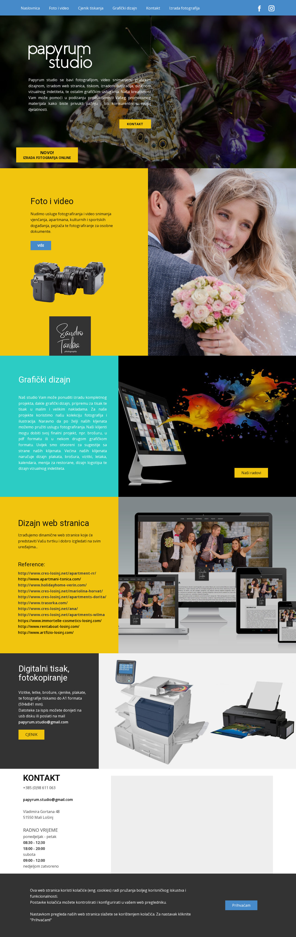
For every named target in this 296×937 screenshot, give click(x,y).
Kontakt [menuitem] (153, 8)
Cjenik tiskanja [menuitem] (90, 8)
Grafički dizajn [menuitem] (125, 8)
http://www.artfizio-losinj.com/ (46, 632)
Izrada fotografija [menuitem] (184, 8)
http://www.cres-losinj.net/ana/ (48, 608)
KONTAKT (135, 124)
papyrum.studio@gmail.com (43, 722)
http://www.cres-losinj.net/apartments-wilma (61, 614)
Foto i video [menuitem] (59, 8)
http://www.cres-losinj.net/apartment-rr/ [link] (57, 573)
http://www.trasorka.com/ (43, 602)
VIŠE (40, 245)
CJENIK (31, 734)
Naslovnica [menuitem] (30, 8)
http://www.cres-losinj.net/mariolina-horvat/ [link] (60, 591)
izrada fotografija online (47, 155)
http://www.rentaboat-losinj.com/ (48, 626)
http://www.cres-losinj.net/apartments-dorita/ (62, 596)
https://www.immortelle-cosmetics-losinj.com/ (60, 620)
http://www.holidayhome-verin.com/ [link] (52, 585)
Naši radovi (251, 472)
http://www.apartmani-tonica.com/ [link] (49, 579)
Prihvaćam (241, 905)
